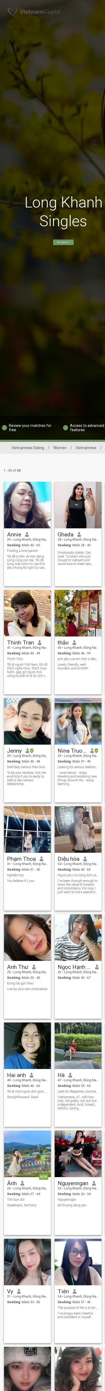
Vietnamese (86, 448)
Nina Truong (72, 751)
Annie (14, 534)
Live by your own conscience (27, 989)
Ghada (66, 534)
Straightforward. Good (22, 1097)
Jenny (14, 751)
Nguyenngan (73, 1183)
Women (59, 448)
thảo (63, 642)
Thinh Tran (20, 642)
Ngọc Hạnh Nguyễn (74, 967)
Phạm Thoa (21, 859)
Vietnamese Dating (28, 448)
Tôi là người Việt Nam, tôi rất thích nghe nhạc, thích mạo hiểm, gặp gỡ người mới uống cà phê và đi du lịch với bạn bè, (27, 670)
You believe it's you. (21, 881)
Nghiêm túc (15, 875)
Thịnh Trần (15, 659)
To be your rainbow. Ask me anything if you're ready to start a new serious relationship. (26, 778)
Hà (61, 1075)
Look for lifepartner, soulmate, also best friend (78, 1091)
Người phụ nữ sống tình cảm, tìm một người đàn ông (78, 875)
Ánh (12, 1183)
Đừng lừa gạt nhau (20, 983)
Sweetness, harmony (22, 1205)
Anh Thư (17, 967)
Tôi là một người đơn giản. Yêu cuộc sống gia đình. (27, 1091)
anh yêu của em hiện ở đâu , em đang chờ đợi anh (78, 659)
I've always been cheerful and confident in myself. (75, 1315)
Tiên (63, 1291)
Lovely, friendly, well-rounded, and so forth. (73, 666)
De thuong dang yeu (72, 1205)
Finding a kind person (22, 551)
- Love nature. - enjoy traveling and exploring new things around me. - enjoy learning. (77, 778)
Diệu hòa (68, 859)
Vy (10, 1291)
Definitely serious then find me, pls (27, 767)
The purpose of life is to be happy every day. (78, 1308)
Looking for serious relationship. (78, 767)
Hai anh (16, 1075)
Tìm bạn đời (15, 1200)
